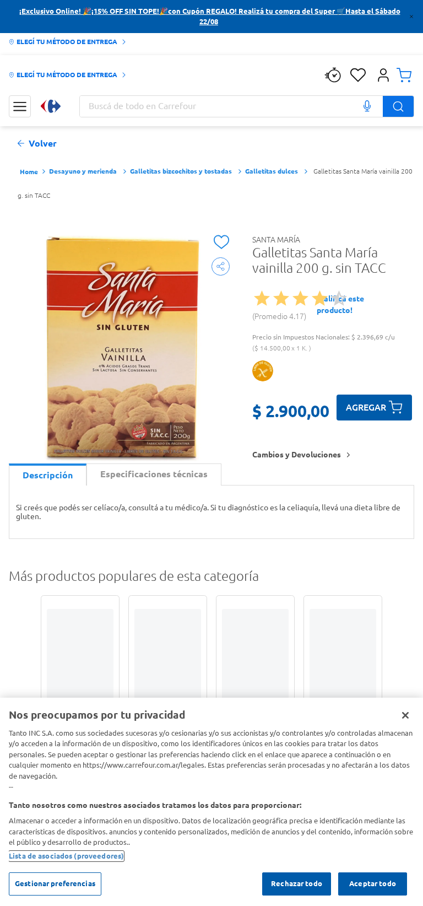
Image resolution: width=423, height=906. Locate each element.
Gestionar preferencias (55, 883)
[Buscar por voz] (367, 106)
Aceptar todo (372, 883)
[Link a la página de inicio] (29, 172)
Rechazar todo (296, 883)
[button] (383, 75)
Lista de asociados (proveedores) (66, 855)
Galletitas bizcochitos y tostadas (181, 171)
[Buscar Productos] (398, 106)
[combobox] (246, 106)
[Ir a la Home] (51, 106)
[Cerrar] (405, 715)
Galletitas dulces (271, 171)
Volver (43, 143)
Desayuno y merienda (83, 171)
